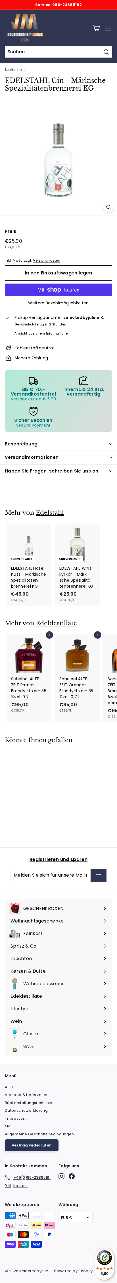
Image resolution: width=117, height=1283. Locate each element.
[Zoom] (108, 207)
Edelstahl (50, 512)
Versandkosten (46, 260)
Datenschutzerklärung (26, 1110)
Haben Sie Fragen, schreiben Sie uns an (51, 471)
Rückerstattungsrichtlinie (29, 1102)
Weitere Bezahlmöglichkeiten (58, 303)
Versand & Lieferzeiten (27, 1094)
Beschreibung (21, 444)
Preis (10, 231)
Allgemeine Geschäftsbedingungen (39, 1134)
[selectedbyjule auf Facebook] (72, 1176)
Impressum (16, 1118)
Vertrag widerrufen (32, 1145)
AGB (9, 1087)
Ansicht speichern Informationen (42, 333)
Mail (8, 1126)
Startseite (13, 70)
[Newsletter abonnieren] (98, 875)
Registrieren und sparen (58, 859)
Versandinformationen (32, 457)
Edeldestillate (56, 623)
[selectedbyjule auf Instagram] (61, 1176)
